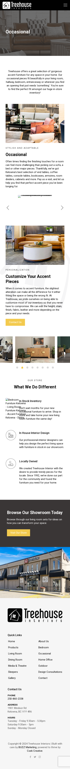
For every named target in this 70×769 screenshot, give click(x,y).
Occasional (44, 653)
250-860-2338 (15, 698)
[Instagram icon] (39, 756)
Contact (42, 678)
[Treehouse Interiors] (17, 5)
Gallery (12, 678)
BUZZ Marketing (28, 747)
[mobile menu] (65, 5)
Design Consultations (50, 671)
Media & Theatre (17, 665)
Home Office (45, 659)
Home (11, 641)
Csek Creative (34, 750)
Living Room (15, 653)
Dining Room (15, 659)
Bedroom (43, 647)
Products (13, 647)
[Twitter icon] (35, 756)
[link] (35, 123)
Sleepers (13, 671)
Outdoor (43, 665)
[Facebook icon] (30, 756)
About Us (43, 641)
